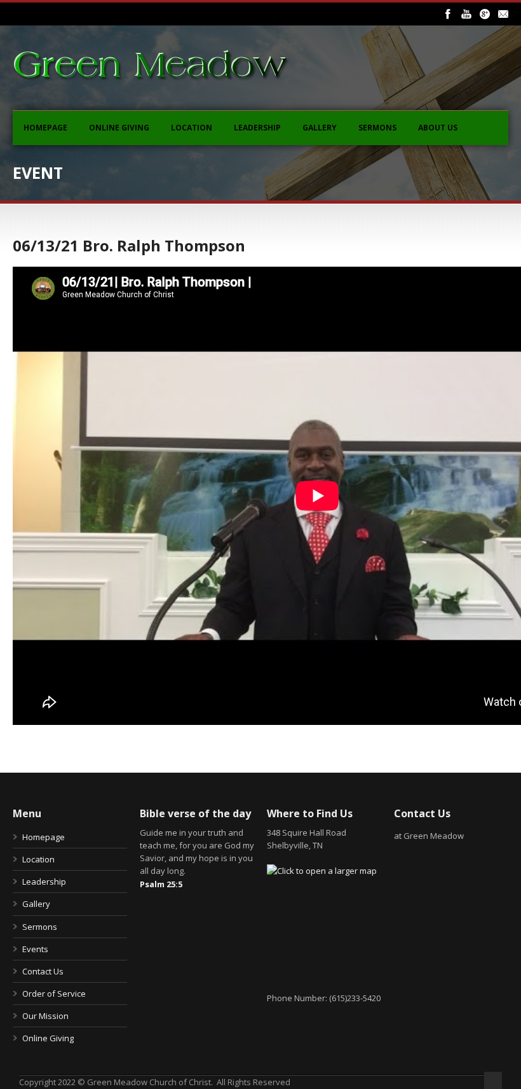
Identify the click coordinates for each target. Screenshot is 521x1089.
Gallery (319, 127)
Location (191, 127)
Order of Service (54, 993)
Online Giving (119, 127)
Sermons (377, 127)
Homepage (45, 127)
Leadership (257, 127)
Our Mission (45, 1016)
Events (35, 949)
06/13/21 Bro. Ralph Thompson (129, 245)
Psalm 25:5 (161, 884)
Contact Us (43, 971)
